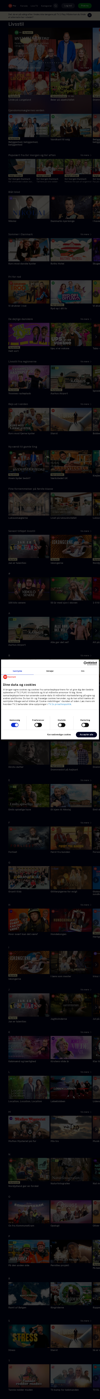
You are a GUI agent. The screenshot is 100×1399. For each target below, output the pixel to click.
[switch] (38, 725)
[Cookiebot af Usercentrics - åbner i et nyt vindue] (85, 663)
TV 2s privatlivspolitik (59, 704)
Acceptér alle (86, 734)
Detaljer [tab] (50, 671)
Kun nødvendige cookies (59, 734)
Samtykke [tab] (17, 671)
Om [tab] (82, 671)
